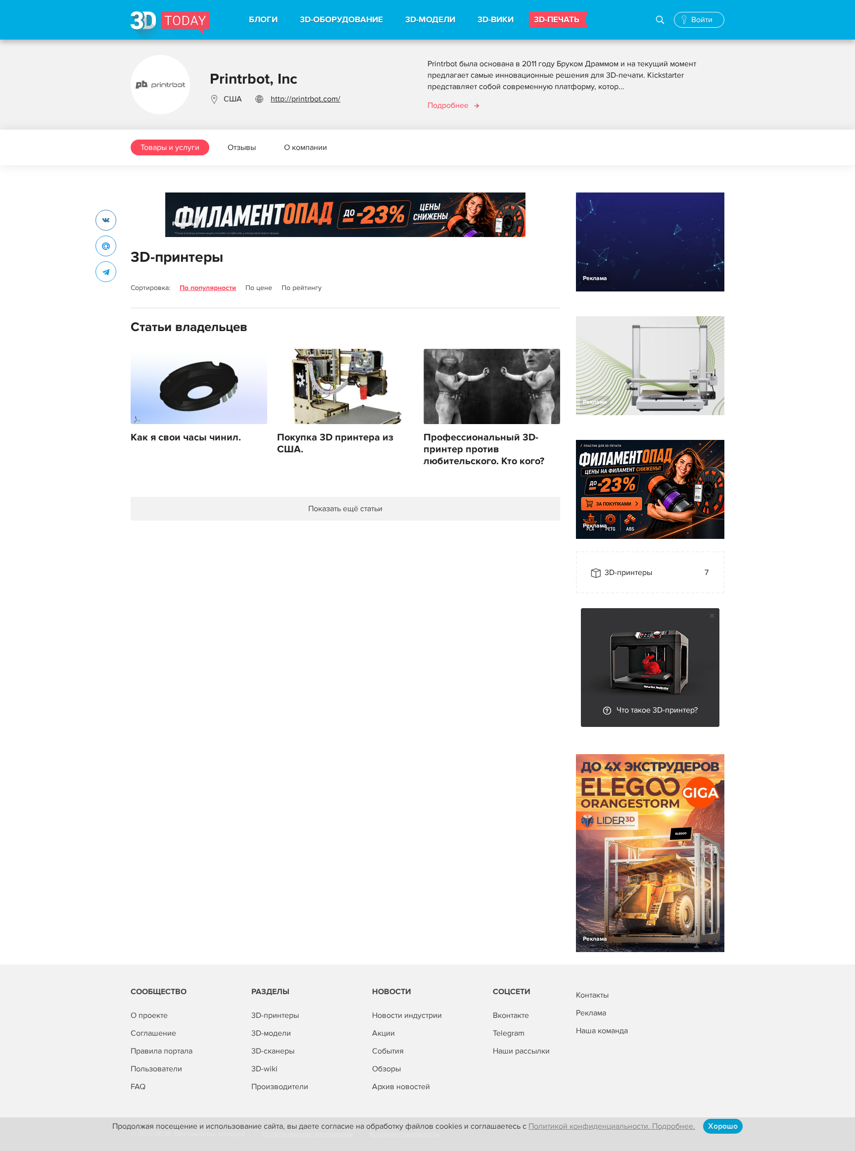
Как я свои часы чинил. (186, 437)
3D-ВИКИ (495, 20)
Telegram (508, 1033)
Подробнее (448, 105)
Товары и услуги (170, 147)
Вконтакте (511, 1015)
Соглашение (153, 1033)
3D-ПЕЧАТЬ (556, 20)
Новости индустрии (407, 1015)
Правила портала (161, 1051)
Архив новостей (401, 1087)
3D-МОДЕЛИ (430, 20)
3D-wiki (264, 1069)
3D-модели (271, 1033)
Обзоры (386, 1069)
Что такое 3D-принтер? (657, 710)
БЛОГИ (263, 20)
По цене (258, 288)
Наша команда (602, 1031)
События (388, 1051)
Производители (279, 1087)
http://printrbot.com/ (305, 99)
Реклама (184, 224)
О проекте (149, 1015)
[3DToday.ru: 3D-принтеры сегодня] (170, 25)
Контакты (592, 995)
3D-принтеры (275, 1015)
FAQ (138, 1087)
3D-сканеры (272, 1051)
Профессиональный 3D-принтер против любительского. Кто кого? (484, 449)
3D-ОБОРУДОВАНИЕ (341, 20)
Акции (383, 1033)
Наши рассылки (521, 1051)
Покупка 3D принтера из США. (335, 443)
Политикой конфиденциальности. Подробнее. (611, 1126)
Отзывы (242, 147)
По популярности (208, 288)
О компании (305, 147)
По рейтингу (302, 288)
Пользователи (156, 1069)
